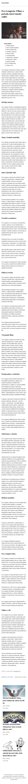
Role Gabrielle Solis (11, 49)
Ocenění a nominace (12, 51)
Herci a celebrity (23, 677)
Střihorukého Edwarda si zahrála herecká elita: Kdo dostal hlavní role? (12, 753)
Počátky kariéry (10, 45)
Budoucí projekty (11, 61)
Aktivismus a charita (12, 59)
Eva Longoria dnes (11, 63)
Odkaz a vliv (10, 65)
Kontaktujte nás (17, 671)
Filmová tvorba (10, 53)
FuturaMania (5, 3)
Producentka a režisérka (12, 57)
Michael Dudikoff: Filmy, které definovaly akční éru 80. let (14, 700)
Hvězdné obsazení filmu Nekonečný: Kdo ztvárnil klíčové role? (12, 726)
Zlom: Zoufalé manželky (13, 47)
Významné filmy (11, 55)
